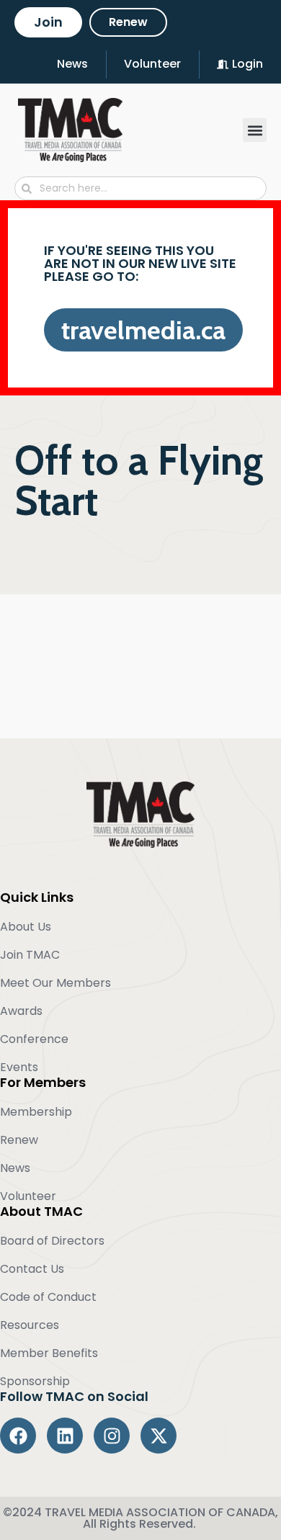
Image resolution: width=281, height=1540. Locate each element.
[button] (255, 130)
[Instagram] (112, 1436)
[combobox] (140, 188)
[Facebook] (18, 1436)
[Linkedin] (65, 1436)
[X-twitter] (158, 1436)
